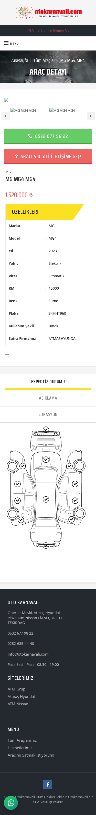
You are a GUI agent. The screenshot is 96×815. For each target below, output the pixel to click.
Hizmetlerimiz (20, 747)
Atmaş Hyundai (21, 696)
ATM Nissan (18, 703)
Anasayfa (19, 60)
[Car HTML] (48, 12)
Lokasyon (48, 414)
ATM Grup (16, 688)
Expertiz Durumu (48, 381)
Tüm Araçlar (44, 60)
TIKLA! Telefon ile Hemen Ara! (48, 30)
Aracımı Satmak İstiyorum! (31, 755)
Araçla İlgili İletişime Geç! (50, 156)
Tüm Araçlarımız (22, 740)
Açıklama (48, 398)
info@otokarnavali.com (28, 654)
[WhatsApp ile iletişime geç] (11, 803)
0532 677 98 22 (51, 136)
